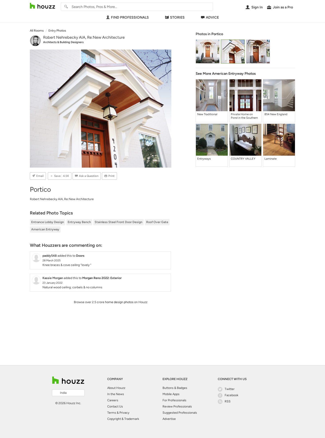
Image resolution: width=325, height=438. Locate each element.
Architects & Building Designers (63, 42)
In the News (115, 394)
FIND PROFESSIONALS (130, 17)
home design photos (119, 302)
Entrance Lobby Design (47, 222)
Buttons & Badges (174, 388)
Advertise (169, 419)
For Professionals (174, 400)
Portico (217, 34)
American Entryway (45, 229)
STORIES (177, 17)
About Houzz (116, 388)
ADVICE (212, 17)
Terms (111, 413)
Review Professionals (177, 406)
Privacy (124, 413)
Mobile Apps (171, 394)
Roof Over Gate (157, 222)
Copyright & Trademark (123, 419)
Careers (112, 400)
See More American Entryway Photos (226, 73)
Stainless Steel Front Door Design (118, 222)
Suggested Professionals (179, 413)
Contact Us (115, 406)
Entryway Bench (79, 222)
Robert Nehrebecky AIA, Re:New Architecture (84, 37)
